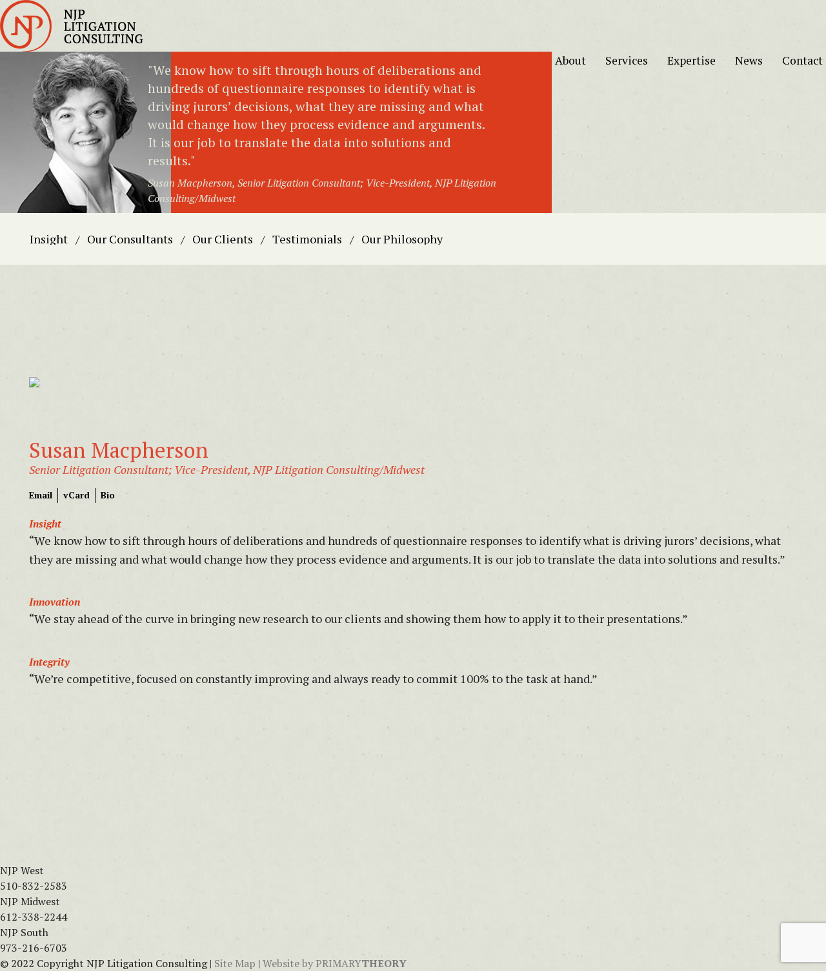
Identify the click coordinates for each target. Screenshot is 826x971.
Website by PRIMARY (335, 963)
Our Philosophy (402, 239)
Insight (49, 239)
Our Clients (222, 239)
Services (633, 60)
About (577, 60)
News (755, 60)
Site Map (235, 963)
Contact (802, 60)
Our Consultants (130, 239)
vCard (76, 495)
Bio (108, 495)
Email (40, 495)
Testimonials (307, 239)
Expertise (698, 60)
